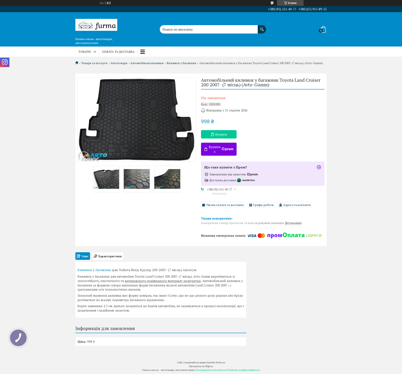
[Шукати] (262, 27)
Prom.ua (220, 362)
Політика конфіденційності (244, 369)
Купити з (214, 149)
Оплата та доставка (118, 52)
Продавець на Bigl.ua (201, 366)
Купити (221, 134)
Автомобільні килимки (147, 63)
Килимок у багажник (181, 63)
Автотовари (119, 63)
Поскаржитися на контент (211, 369)
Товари (85, 52)
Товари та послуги (94, 63)
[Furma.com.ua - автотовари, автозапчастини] (96, 23)
